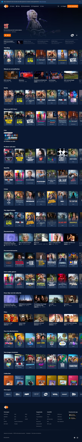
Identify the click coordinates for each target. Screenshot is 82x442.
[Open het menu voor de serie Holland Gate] (55, 253)
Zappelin (48, 414)
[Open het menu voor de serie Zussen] (34, 91)
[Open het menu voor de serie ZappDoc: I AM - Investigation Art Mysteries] (77, 253)
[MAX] (45, 394)
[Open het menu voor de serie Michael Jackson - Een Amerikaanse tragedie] (23, 253)
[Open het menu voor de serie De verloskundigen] (45, 171)
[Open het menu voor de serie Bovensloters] (55, 192)
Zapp (48, 416)
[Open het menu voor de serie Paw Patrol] (55, 334)
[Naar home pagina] (6, 6)
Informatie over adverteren (36, 433)
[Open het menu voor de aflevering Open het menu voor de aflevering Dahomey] (77, 296)
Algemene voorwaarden (8, 433)
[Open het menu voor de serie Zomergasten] (66, 51)
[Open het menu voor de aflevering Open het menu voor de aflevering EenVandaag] (62, 72)
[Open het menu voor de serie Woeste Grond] (12, 91)
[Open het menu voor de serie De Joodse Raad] (55, 213)
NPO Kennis (60, 414)
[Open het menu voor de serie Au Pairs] (77, 171)
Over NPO (38, 414)
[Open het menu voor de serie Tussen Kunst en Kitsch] (55, 112)
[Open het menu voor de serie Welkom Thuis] (45, 355)
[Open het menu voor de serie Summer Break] (12, 355)
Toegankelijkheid (39, 416)
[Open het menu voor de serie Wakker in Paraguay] (45, 275)
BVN (48, 421)
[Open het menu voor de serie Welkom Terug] (12, 112)
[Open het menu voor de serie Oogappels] (77, 213)
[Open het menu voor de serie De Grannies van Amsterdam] (45, 112)
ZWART (26, 419)
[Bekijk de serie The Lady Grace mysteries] (52, 361)
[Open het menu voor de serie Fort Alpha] (34, 51)
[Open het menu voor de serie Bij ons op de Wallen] (66, 275)
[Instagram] (77, 438)
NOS (15, 416)
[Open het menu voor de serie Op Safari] (55, 150)
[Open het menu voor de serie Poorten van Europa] (12, 253)
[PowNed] (27, 394)
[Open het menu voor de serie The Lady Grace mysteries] (55, 355)
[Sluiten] (80, 1)
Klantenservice (39, 426)
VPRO (26, 414)
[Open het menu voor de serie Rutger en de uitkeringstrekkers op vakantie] (34, 150)
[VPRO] (36, 394)
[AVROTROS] (74, 394)
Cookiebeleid (28, 433)
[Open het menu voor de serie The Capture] (77, 192)
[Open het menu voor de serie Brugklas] (34, 355)
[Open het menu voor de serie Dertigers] (55, 91)
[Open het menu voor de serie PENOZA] (66, 91)
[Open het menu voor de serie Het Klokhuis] (66, 355)
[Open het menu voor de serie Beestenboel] (77, 51)
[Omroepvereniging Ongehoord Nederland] (17, 394)
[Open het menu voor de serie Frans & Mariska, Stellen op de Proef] (77, 275)
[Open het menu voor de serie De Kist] (66, 171)
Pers (37, 419)
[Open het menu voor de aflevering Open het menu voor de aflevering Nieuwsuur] (32, 72)
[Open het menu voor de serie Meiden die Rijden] (12, 150)
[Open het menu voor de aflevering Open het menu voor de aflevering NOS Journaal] (16, 72)
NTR (15, 419)
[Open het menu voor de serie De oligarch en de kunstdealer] (66, 253)
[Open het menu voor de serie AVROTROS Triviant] (45, 51)
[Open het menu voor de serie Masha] (12, 334)
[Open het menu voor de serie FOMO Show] (55, 51)
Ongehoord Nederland (18, 421)
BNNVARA (6, 416)
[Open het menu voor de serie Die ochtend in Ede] (34, 253)
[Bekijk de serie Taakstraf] (73, 361)
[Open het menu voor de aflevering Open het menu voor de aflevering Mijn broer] (47, 234)
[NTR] (8, 394)
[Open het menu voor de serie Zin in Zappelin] (23, 334)
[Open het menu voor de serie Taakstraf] (77, 355)
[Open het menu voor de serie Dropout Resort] (34, 275)
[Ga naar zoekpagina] (58, 6)
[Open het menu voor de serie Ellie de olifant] (66, 334)
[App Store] (72, 415)
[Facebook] (74, 438)
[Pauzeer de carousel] (76, 35)
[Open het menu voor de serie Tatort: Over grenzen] (66, 192)
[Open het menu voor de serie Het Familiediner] (34, 171)
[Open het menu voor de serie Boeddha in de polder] (55, 171)
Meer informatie (42, 1)
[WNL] (55, 394)
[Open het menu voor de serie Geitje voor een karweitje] (77, 334)
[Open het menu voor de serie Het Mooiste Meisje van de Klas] (45, 150)
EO (4, 419)
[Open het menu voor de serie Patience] (34, 192)
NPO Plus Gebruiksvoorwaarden (19, 433)
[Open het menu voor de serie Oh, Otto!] (77, 91)
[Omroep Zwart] (64, 394)
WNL (26, 416)
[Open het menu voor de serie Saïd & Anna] (45, 334)
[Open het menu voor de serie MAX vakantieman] (12, 51)
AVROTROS (6, 414)
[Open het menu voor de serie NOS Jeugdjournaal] (23, 355)
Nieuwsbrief (38, 421)
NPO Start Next (50, 419)
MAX (15, 414)
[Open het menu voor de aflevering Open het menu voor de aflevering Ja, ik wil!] (62, 296)
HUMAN (5, 421)
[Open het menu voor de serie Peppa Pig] (34, 334)
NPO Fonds (60, 416)
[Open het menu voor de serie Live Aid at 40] (45, 253)
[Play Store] (72, 418)
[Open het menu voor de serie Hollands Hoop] (66, 213)
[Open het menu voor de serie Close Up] (66, 150)
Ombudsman (60, 419)
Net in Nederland (61, 421)
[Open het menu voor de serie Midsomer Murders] (66, 112)
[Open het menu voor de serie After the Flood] (23, 51)
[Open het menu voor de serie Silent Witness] (45, 192)
